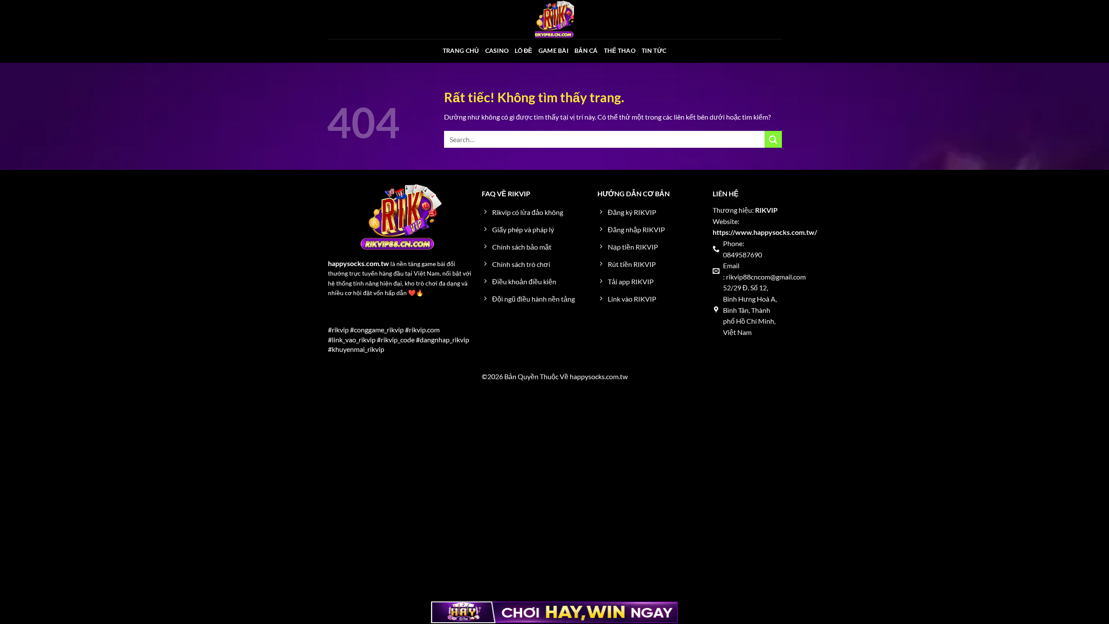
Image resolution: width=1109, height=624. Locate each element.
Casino (497, 50)
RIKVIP (766, 210)
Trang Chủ (461, 50)
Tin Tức (654, 50)
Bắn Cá (586, 50)
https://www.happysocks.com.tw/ (765, 232)
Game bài (553, 50)
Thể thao (620, 50)
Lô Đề (523, 50)
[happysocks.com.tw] (554, 19)
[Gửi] (773, 139)
